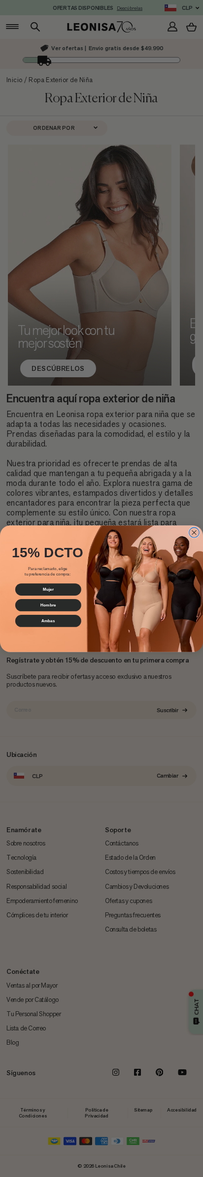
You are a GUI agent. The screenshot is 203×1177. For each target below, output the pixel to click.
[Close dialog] (194, 532)
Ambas (48, 620)
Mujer (48, 589)
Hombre (48, 605)
